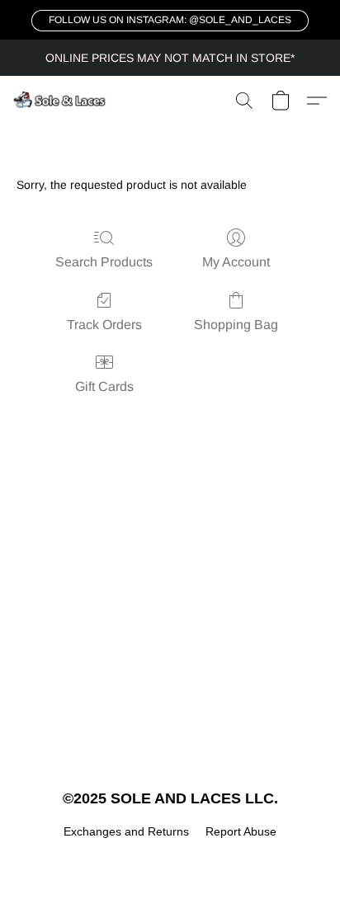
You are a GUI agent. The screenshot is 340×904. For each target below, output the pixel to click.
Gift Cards (104, 386)
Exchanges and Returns (126, 831)
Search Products (104, 262)
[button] (170, 20)
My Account (236, 262)
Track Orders (104, 325)
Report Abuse (240, 831)
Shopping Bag (236, 325)
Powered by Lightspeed (170, 859)
